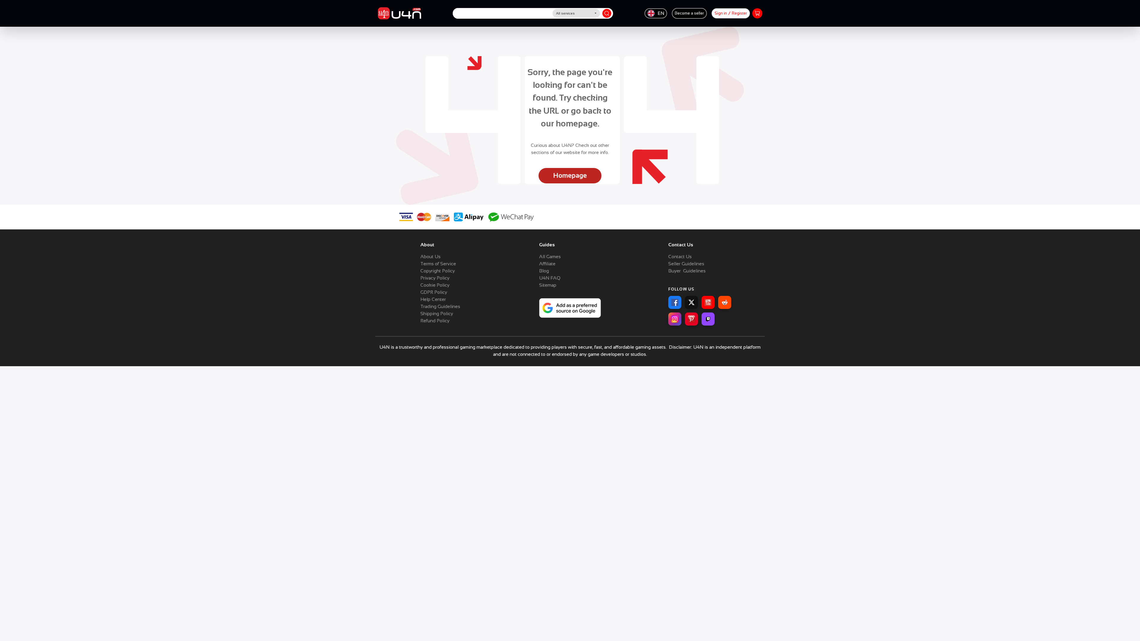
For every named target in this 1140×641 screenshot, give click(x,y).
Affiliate (547, 263)
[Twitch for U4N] (708, 319)
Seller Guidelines (686, 263)
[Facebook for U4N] (674, 302)
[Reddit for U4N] (724, 302)
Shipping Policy (436, 313)
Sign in (721, 13)
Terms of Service (438, 263)
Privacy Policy (434, 277)
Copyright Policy (437, 270)
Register (739, 13)
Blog (544, 270)
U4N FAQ (549, 277)
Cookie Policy (434, 285)
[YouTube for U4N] (708, 302)
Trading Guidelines (440, 306)
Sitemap (547, 285)
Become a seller (689, 13)
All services (565, 13)
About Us (430, 256)
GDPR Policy (433, 292)
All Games (550, 256)
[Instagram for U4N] (674, 319)
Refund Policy (434, 320)
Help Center (433, 299)
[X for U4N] (691, 302)
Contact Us (680, 256)
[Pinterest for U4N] (691, 319)
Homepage (570, 175)
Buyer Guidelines (687, 270)
